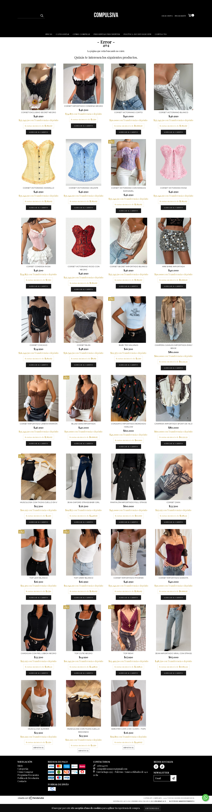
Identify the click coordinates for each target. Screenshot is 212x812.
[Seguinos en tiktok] (162, 766)
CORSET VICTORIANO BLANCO (173, 112)
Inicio (48, 34)
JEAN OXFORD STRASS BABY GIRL (83, 502)
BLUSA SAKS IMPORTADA (83, 424)
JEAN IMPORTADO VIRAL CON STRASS (173, 653)
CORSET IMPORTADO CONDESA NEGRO (83, 106)
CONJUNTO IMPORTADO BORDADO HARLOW (128, 425)
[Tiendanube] (31, 799)
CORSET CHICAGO (38, 345)
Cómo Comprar (81, 34)
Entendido (152, 808)
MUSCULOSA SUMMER (38, 729)
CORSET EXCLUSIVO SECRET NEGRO (38, 112)
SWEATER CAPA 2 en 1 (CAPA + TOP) (128, 729)
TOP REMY (128, 653)
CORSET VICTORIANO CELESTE (83, 188)
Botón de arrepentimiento (181, 801)
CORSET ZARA (173, 502)
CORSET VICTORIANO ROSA (173, 188)
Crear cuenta (167, 16)
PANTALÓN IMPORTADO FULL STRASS (128, 502)
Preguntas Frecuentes (107, 34)
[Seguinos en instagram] (156, 766)
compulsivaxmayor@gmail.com (112, 768)
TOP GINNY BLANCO (83, 578)
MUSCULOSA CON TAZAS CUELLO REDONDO (83, 730)
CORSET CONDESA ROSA (38, 266)
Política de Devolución (137, 34)
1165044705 (102, 765)
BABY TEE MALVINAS (128, 345)
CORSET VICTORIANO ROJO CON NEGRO (83, 268)
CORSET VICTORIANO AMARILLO (38, 188)
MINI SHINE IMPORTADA (173, 266)
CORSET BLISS (83, 345)
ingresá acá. (160, 801)
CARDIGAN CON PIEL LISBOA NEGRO (38, 653)
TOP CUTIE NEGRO (83, 653)
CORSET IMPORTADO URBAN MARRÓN (38, 424)
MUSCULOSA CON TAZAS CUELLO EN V (38, 502)
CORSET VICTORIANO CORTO (128, 112)
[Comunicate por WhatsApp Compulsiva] (205, 797)
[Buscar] (42, 15)
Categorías (62, 34)
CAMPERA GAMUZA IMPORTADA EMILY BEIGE (173, 346)
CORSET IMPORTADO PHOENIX (128, 578)
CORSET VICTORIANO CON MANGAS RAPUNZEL (128, 189)
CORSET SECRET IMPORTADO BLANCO (128, 266)
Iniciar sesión (180, 16)
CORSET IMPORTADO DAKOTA (173, 578)
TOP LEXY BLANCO (38, 578)
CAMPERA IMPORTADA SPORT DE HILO (173, 424)
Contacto (161, 34)
